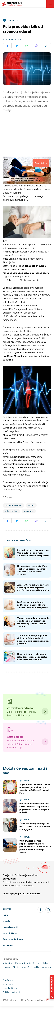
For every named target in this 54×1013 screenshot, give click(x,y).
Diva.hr (36, 963)
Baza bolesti (9, 945)
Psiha (5, 915)
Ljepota (7, 921)
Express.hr (46, 967)
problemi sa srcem (13, 505)
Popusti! (25, 967)
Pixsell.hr (35, 967)
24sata (16, 967)
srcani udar (29, 511)
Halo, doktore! (10, 933)
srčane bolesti (11, 511)
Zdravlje (7, 909)
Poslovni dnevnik (23, 963)
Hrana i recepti (10, 927)
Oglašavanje (8, 980)
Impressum (8, 984)
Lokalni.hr (45, 963)
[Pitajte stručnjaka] (52, 987)
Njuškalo (7, 967)
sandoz (31, 505)
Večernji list (8, 963)
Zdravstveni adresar (13, 939)
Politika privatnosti (11, 992)
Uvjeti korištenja (10, 988)
